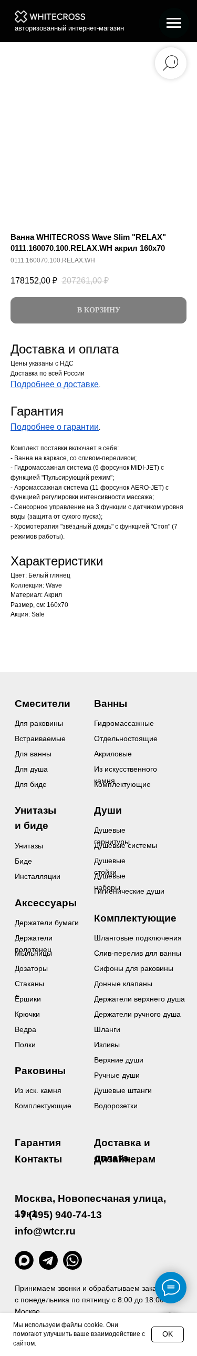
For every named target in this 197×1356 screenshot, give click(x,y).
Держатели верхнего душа (139, 999)
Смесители (42, 703)
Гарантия (38, 1142)
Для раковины (39, 723)
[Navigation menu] (174, 23)
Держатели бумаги (47, 922)
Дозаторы (31, 968)
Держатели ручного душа (137, 1014)
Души (108, 810)
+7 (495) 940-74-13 (58, 1214)
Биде (23, 861)
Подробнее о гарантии (55, 426)
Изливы (107, 1044)
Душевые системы (125, 845)
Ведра (25, 1029)
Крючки (27, 1014)
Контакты (38, 1159)
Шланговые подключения (138, 938)
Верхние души (118, 1060)
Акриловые (113, 754)
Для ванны (33, 754)
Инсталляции (37, 876)
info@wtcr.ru (45, 1231)
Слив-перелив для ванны (137, 953)
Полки (25, 1044)
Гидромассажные (124, 723)
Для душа (31, 769)
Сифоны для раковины (133, 968)
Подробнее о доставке (55, 384)
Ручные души (117, 1075)
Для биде (31, 784)
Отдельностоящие (126, 738)
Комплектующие (43, 1105)
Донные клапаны (123, 983)
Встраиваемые (40, 738)
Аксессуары (46, 902)
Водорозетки (116, 1105)
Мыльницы (33, 953)
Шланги (107, 1029)
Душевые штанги (123, 1090)
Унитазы (29, 846)
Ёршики (28, 999)
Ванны (110, 703)
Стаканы (29, 983)
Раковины (40, 1070)
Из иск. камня (38, 1090)
